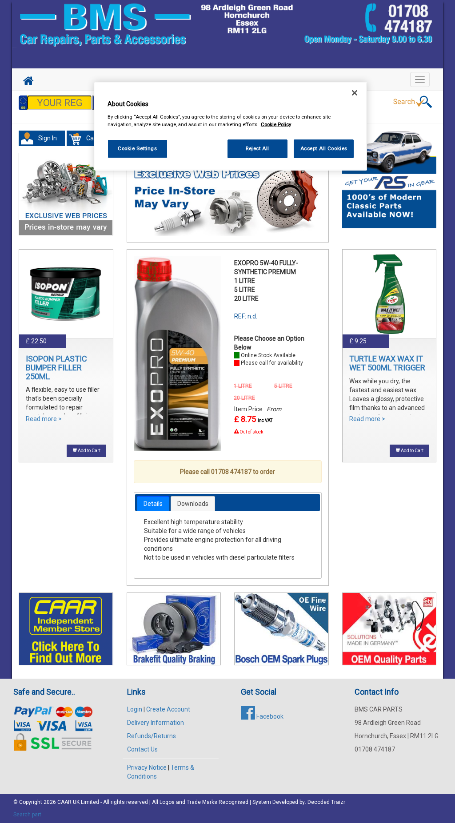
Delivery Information (155, 722)
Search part (27, 814)
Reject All (257, 148)
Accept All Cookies (323, 148)
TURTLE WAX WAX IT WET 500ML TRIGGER (387, 363)
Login (134, 709)
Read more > (44, 418)
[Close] (354, 93)
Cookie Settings (137, 148)
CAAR (64, 802)
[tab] (153, 503)
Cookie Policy (276, 124)
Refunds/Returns (151, 736)
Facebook (269, 716)
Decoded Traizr (326, 802)
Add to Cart (88, 450)
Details (153, 503)
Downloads (192, 503)
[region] (230, 126)
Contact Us (142, 749)
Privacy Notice (147, 767)
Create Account (168, 709)
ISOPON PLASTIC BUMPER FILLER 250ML (56, 367)
